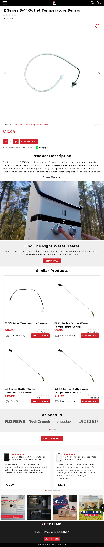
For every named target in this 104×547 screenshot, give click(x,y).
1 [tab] (49, 429)
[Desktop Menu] (5, 3)
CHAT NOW (52, 261)
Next (99, 72)
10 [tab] (56, 490)
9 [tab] (55, 490)
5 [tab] (54, 429)
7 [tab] (53, 490)
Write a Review (52, 438)
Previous (5, 72)
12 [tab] (59, 490)
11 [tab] (58, 490)
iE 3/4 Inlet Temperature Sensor (26, 323)
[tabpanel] (15, 421)
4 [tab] (53, 429)
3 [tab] (51, 429)
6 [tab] (55, 429)
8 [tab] (54, 490)
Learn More (52, 539)
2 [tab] (50, 429)
